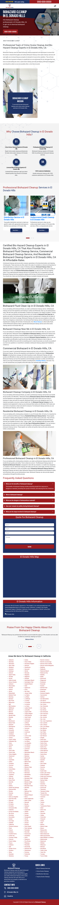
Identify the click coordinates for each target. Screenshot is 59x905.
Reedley (42, 674)
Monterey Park (28, 778)
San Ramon (43, 735)
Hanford (27, 665)
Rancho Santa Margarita (47, 665)
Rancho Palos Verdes (46, 663)
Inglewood (27, 687)
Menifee (27, 760)
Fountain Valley (13, 837)
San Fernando (44, 711)
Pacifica (27, 824)
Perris (26, 837)
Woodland (43, 848)
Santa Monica (44, 750)
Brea (10, 719)
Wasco (42, 828)
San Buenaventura (45, 702)
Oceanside (27, 809)
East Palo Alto (12, 798)
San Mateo (43, 730)
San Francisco (44, 713)
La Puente (27, 702)
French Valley (12, 841)
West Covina (43, 832)
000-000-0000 (44, 1)
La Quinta (27, 704)
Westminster (43, 839)
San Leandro (43, 723)
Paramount (28, 833)
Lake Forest (28, 717)
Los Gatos (27, 747)
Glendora (11, 856)
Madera (27, 750)
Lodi (26, 734)
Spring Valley (43, 780)
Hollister (27, 678)
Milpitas (27, 765)
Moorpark (27, 780)
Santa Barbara (44, 741)
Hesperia (27, 674)
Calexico (11, 728)
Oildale (26, 811)
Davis (10, 784)
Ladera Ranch (28, 708)
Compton (11, 763)
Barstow (11, 698)
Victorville (43, 817)
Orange (26, 815)
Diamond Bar (12, 789)
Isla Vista (27, 691)
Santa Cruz (43, 747)
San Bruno (43, 700)
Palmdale (27, 830)
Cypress (11, 776)
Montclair (27, 772)
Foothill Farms (13, 833)
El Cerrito (11, 806)
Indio (26, 686)
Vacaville (42, 813)
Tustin (42, 804)
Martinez (27, 756)
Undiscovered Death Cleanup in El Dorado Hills (42, 218)
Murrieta (27, 787)
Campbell (11, 732)
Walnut (42, 824)
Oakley (26, 808)
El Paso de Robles (13, 811)
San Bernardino (44, 698)
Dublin (10, 795)
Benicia (11, 711)
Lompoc (27, 737)
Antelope (11, 671)
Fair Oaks (11, 821)
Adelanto (11, 660)
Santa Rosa (43, 754)
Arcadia (11, 676)
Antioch (11, 673)
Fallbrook (11, 824)
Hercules (27, 673)
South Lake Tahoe (45, 772)
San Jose (42, 719)
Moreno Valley (28, 782)
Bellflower (11, 708)
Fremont (11, 839)
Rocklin (42, 686)
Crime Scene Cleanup (42, 871)
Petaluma (27, 839)
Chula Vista (12, 752)
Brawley (11, 717)
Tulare (42, 800)
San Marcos (43, 728)
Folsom (11, 830)
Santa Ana (43, 739)
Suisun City (43, 785)
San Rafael (43, 734)
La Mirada (27, 698)
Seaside (42, 760)
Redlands (42, 669)
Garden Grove (12, 848)
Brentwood (12, 721)
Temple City (43, 793)
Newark (27, 793)
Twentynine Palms (45, 806)
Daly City (11, 778)
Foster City (12, 835)
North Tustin (28, 800)
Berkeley (11, 713)
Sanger (42, 737)
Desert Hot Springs (14, 787)
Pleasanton (28, 850)
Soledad (42, 765)
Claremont (11, 756)
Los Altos (27, 741)
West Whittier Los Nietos (47, 837)
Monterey (27, 776)
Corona (11, 767)
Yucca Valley (43, 856)
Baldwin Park (12, 695)
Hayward (27, 669)
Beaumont (11, 702)
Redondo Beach (44, 671)
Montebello (28, 774)
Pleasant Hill (28, 848)
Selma (42, 761)
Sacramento (43, 695)
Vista (41, 822)
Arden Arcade (12, 680)
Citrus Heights (12, 754)
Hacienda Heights (29, 663)
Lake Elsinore (28, 715)
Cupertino (11, 774)
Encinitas (11, 815)
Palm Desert (28, 826)
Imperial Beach (29, 684)
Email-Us (10, 896)
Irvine (26, 689)
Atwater (11, 687)
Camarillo (11, 730)
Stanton (42, 782)
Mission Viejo (28, 767)
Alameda (11, 662)
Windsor (42, 846)
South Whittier (44, 778)
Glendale (11, 854)
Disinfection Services (42, 874)
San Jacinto (43, 717)
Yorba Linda (43, 850)
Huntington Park (29, 682)
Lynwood (27, 748)
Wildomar (43, 845)
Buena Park (12, 723)
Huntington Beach (29, 680)
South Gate (43, 771)
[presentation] (20, 646)
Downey (11, 793)
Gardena (11, 850)
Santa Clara (43, 743)
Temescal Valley (44, 791)
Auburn (11, 689)
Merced (27, 763)
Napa (26, 789)
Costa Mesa (12, 769)
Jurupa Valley (28, 693)
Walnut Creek (43, 826)
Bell (10, 704)
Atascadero (12, 686)
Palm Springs (28, 828)
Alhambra (11, 663)
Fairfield (11, 822)
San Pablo (43, 732)
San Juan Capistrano (46, 721)
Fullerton (11, 845)
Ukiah (41, 808)
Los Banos (27, 745)
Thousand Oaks (44, 795)
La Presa (27, 700)
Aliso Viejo (11, 665)
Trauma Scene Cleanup (43, 876)
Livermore (27, 732)
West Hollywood (44, 833)
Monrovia (27, 771)
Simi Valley (43, 763)
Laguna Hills (28, 711)
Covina (11, 771)
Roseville (42, 691)
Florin (10, 828)
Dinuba (11, 791)
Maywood (27, 758)
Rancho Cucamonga (45, 662)
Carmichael (12, 735)
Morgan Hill (28, 784)
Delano (11, 785)
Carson (11, 737)
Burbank (11, 724)
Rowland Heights (45, 693)
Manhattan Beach (29, 752)
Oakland (27, 806)
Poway (26, 856)
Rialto (41, 676)
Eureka (10, 819)
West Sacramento (45, 835)
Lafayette (27, 710)
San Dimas (43, 710)
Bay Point (11, 700)
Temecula (43, 789)
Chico (10, 747)
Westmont (43, 841)
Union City (43, 809)
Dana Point (12, 780)
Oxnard (26, 822)
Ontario (27, 813)
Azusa (10, 691)
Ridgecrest (43, 680)
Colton (10, 761)
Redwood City (44, 673)
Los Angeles (28, 743)
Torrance (42, 797)
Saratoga (42, 758)
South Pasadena (44, 774)
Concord (11, 765)
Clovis (10, 758)
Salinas (42, 697)
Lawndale (27, 724)
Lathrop (27, 723)
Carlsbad (11, 734)
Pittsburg (27, 843)
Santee (42, 756)
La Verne (27, 706)
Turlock (42, 802)
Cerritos (11, 745)
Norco (26, 797)
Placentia (27, 845)
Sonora (42, 769)
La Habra (27, 695)
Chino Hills (12, 750)
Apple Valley (12, 674)
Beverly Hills (12, 715)
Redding (42, 667)
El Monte (11, 809)
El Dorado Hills (13, 808)
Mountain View (29, 785)
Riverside (42, 684)
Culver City (12, 772)
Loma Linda (28, 735)
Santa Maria (43, 748)
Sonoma (42, 767)
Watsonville (43, 830)
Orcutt (26, 819)
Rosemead (43, 689)
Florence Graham (13, 826)
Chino (10, 748)
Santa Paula (43, 752)
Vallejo (42, 815)
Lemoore (27, 728)
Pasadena (27, 835)
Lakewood (27, 719)
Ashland (11, 684)
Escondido (11, 817)
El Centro (11, 804)
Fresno (10, 843)
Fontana (11, 832)
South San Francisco (46, 776)
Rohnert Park (43, 687)
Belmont (11, 710)
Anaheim (11, 669)
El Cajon (11, 802)
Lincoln (27, 730)
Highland (27, 676)
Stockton (42, 784)
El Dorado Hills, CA (12, 892)
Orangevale (28, 817)
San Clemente (44, 706)
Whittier (42, 843)
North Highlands (29, 798)
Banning (11, 697)
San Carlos (43, 704)
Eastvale (11, 800)
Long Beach (28, 739)
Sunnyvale (43, 787)
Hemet (26, 671)
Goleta (26, 660)
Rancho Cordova (44, 660)
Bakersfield (12, 693)
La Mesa (27, 697)
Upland (42, 811)
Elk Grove (11, 813)
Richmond (43, 678)
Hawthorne (27, 667)
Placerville (27, 846)
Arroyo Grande (13, 682)
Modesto (27, 769)
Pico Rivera (28, 841)
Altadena (11, 667)
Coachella (11, 760)
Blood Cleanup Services (43, 868)
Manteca (27, 754)
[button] (27, 238)
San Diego (43, 708)
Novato (26, 804)
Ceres (10, 743)
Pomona (27, 852)
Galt (10, 846)
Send (29, 547)
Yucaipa (42, 854)
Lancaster (27, 721)
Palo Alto (27, 832)
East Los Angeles (13, 797)
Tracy (41, 798)
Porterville (27, 854)
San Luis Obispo (44, 726)
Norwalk (27, 802)
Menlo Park (28, 761)
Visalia (42, 821)
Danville (11, 782)
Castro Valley (12, 739)
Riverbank (43, 682)
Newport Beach (29, 795)
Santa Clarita (43, 745)
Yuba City (43, 852)
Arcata (10, 678)
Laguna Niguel (28, 713)
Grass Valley (28, 662)
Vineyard (42, 819)
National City (28, 791)
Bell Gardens (12, 706)
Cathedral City (12, 741)
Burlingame (12, 726)
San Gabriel (43, 715)
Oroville (27, 821)
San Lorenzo (43, 724)
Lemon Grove (28, 726)
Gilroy (10, 852)
